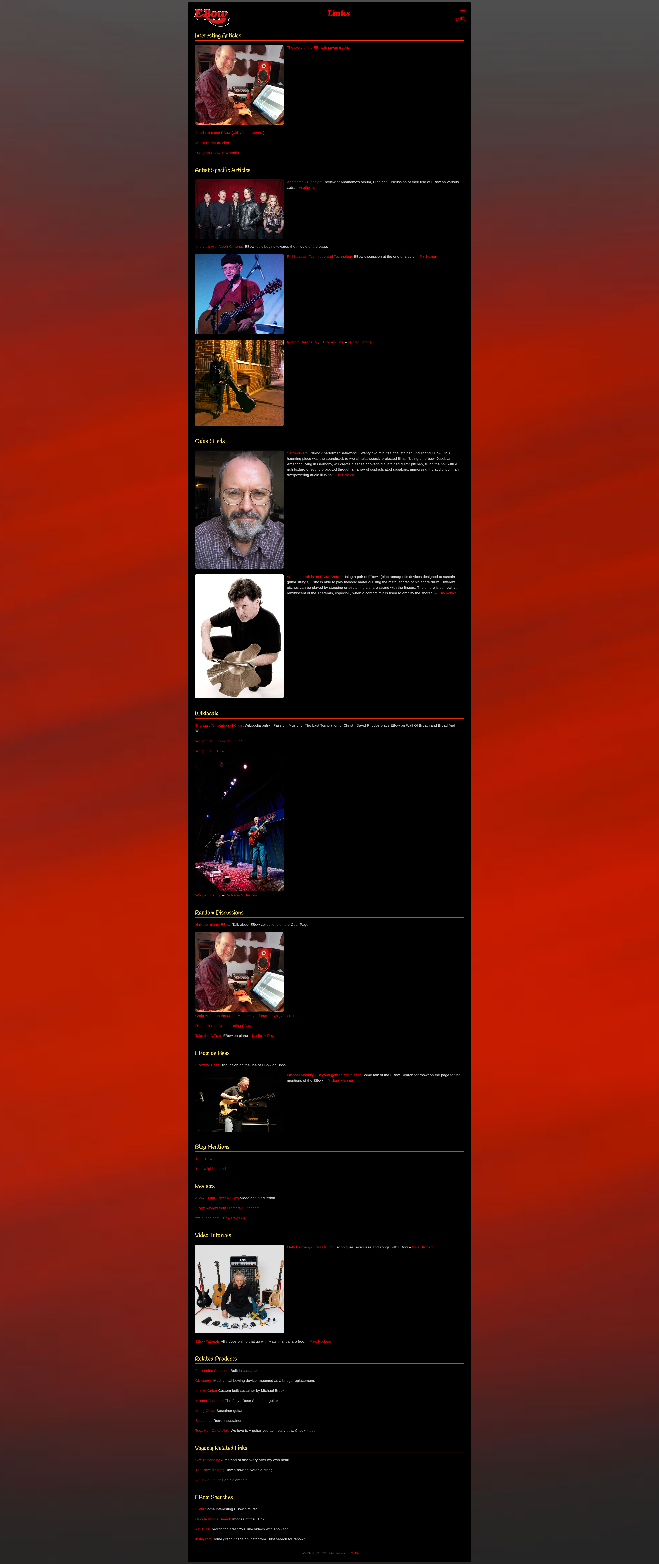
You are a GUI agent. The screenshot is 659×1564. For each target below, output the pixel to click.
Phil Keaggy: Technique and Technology (320, 256)
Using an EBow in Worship (217, 153)
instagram (203, 1539)
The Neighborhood (210, 1169)
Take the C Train (208, 1036)
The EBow (203, 1159)
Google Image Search (213, 1519)
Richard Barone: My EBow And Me (315, 342)
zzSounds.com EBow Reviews (220, 1218)
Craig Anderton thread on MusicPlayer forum (231, 1016)
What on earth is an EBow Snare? (314, 577)
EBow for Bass (207, 1065)
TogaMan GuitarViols (212, 1431)
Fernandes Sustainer (212, 1371)
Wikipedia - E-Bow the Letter (218, 741)
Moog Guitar (205, 1411)
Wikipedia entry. (208, 895)
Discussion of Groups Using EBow (223, 1026)
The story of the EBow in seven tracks (318, 48)
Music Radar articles (212, 143)
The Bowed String (209, 1470)
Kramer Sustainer (209, 1401)
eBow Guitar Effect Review (217, 1198)
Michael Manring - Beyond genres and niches (324, 1075)
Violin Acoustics (208, 1480)
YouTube (202, 1529)
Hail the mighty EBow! (213, 925)
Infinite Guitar (206, 1391)
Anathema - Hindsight (304, 182)
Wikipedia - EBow (209, 751)
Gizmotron (203, 1381)
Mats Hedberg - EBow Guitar (310, 1247)
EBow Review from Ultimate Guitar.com (227, 1208)
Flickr (199, 1509)
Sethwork (294, 453)
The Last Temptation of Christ (219, 725)
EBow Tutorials (207, 1341)
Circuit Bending (207, 1460)
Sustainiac (203, 1421)
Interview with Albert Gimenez (219, 246)
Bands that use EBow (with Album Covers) (229, 133)
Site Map (354, 1552)
